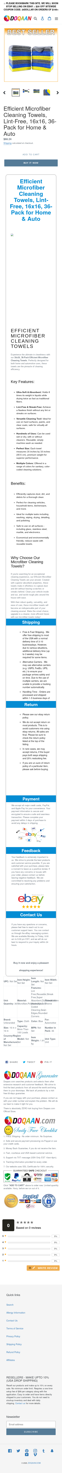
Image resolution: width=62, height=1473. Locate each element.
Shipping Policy (14, 1344)
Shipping (7, 142)
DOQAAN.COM (34, 1463)
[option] (16, 92)
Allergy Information (15, 1312)
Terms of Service (14, 1328)
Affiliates (10, 1360)
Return (31, 704)
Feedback (31, 850)
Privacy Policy (13, 1336)
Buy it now (31, 163)
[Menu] (56, 18)
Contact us (20, 1403)
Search (10, 1304)
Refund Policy (13, 1352)
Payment (31, 799)
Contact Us (31, 915)
